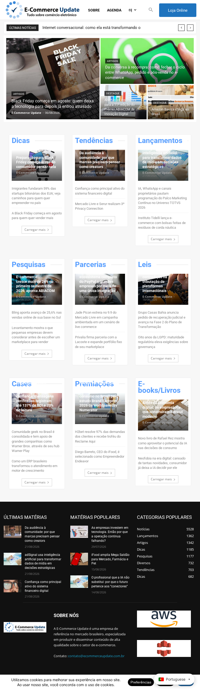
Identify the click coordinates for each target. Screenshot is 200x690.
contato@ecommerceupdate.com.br (96, 656)
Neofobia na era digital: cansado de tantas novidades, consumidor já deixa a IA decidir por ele (162, 463)
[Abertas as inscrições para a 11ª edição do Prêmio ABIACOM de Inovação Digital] (124, 102)
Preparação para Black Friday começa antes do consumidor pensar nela (36, 162)
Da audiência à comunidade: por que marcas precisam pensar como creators (99, 160)
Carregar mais (35, 229)
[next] (190, 27)
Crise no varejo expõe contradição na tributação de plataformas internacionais (160, 281)
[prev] (181, 27)
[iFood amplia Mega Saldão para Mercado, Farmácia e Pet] (79, 559)
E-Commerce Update (31, 173)
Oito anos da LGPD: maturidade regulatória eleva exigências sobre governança (163, 342)
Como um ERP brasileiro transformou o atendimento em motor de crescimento (34, 466)
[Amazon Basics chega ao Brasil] (171, 102)
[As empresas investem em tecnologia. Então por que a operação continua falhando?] (79, 532)
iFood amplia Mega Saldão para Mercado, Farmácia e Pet (110, 559)
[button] (151, 10)
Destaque (113, 93)
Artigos (18, 93)
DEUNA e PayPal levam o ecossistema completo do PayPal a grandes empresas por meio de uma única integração (99, 281)
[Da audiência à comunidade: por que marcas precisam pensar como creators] (12, 532)
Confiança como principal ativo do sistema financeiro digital (43, 586)
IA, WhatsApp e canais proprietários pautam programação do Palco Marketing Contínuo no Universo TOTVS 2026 (162, 198)
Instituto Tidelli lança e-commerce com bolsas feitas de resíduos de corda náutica (162, 222)
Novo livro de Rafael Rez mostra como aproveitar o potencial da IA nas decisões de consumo (162, 443)
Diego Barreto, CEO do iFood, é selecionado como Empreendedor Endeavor (99, 456)
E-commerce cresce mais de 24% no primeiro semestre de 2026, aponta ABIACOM (35, 284)
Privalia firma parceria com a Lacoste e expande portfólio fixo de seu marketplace (98, 342)
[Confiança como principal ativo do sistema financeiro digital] (12, 586)
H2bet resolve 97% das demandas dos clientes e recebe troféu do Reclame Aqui (100, 436)
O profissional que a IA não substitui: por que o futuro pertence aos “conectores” (110, 582)
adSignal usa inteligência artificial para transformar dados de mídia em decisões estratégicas (162, 157)
